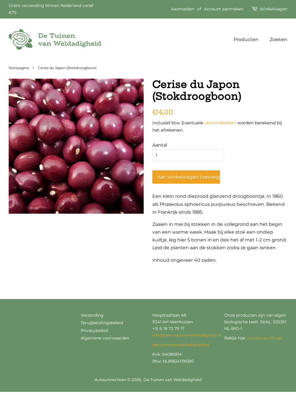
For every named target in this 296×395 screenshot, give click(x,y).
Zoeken (278, 39)
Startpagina (19, 68)
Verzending (92, 315)
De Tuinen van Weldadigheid (172, 379)
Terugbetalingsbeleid (102, 322)
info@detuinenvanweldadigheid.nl (186, 335)
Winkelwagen (273, 9)
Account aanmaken (223, 9)
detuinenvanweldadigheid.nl (180, 344)
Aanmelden (182, 9)
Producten (246, 39)
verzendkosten (220, 122)
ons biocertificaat (264, 338)
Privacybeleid (94, 330)
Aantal (159, 145)
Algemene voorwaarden (105, 338)
